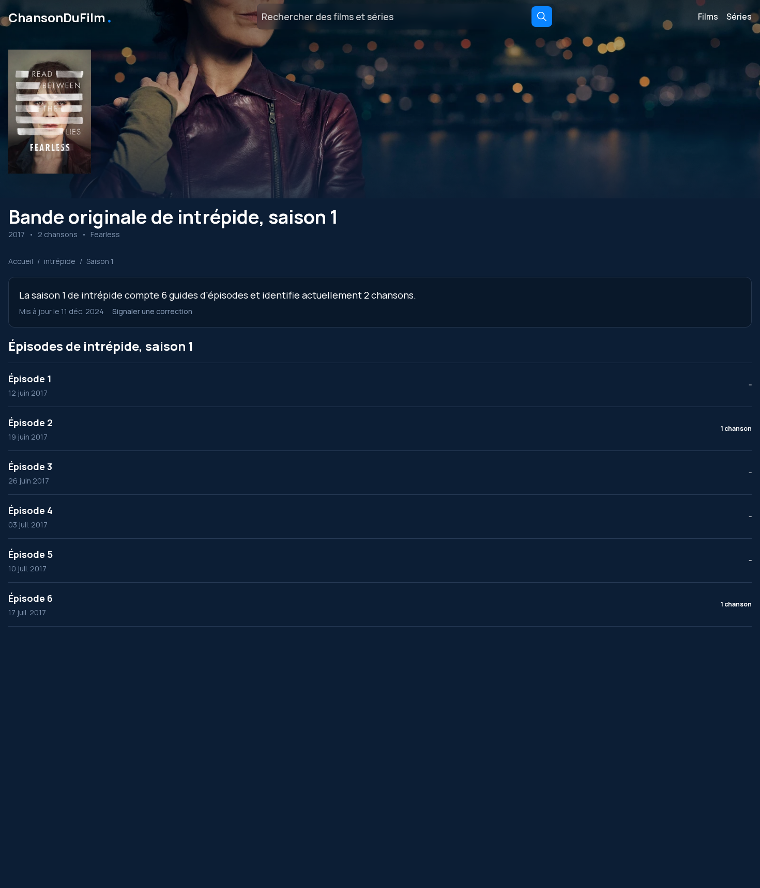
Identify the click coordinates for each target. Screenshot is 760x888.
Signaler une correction (152, 311)
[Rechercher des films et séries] (541, 16)
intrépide (59, 261)
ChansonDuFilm (60, 16)
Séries (739, 16)
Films (708, 16)
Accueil (20, 261)
